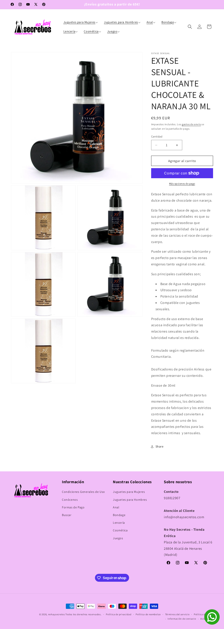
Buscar (67, 515)
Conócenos (70, 500)
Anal (116, 507)
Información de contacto (182, 618)
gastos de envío (191, 124)
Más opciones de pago (182, 183)
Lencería (119, 523)
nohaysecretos (56, 614)
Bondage (119, 515)
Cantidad (157, 136)
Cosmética (120, 530)
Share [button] (160, 446)
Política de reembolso (148, 614)
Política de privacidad (118, 614)
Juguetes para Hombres (130, 500)
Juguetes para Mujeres (129, 492)
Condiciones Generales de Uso (83, 492)
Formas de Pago (73, 507)
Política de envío (203, 614)
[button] (81, 22)
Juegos (118, 538)
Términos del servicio (177, 614)
